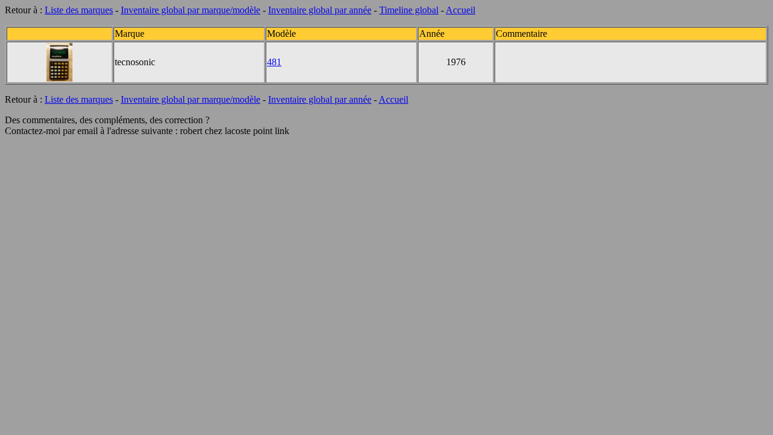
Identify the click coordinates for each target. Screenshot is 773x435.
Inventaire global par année (319, 10)
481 (274, 62)
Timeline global (408, 10)
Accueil (460, 10)
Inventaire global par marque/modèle (190, 10)
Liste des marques (79, 10)
